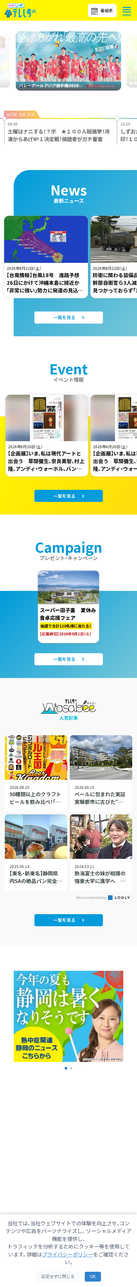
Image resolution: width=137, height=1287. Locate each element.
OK (93, 1276)
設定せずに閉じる (58, 1276)
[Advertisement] (68, 1140)
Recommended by (91, 897)
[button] (66, 1068)
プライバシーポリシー (67, 1254)
